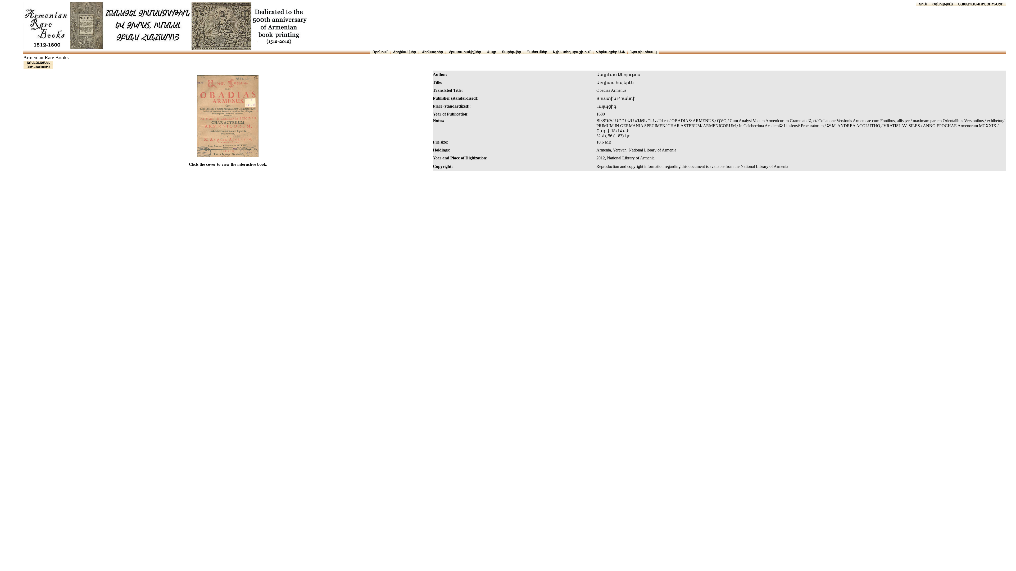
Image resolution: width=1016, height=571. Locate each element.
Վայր (491, 52)
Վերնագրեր (432, 52)
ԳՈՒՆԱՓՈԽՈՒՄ (38, 66)
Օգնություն (942, 4)
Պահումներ (537, 52)
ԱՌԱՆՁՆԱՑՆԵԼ (38, 62)
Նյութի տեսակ (644, 52)
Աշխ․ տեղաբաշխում (571, 52)
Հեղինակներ (404, 52)
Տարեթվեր (511, 52)
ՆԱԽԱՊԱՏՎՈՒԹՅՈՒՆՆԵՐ (980, 4)
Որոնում (380, 52)
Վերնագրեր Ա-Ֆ (610, 52)
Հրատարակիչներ (465, 52)
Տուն (923, 4)
